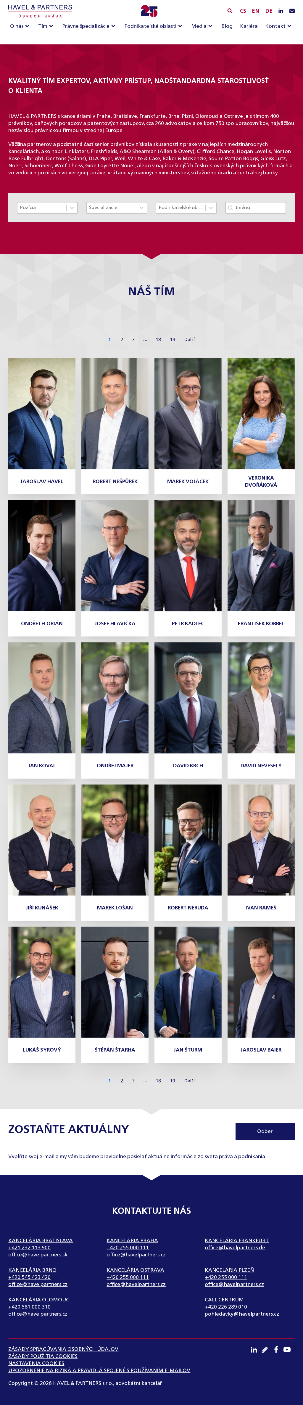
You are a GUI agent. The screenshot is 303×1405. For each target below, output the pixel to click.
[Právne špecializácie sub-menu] (114, 26)
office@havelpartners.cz (136, 1255)
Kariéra (249, 26)
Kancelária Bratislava (40, 1240)
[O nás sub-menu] (28, 26)
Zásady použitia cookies (43, 1356)
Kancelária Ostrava (135, 1270)
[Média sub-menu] (211, 26)
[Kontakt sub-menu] (290, 26)
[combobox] (41, 207)
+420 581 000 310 (29, 1307)
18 (158, 339)
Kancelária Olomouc (38, 1300)
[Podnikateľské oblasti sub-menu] (181, 26)
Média (199, 26)
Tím (42, 26)
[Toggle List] (72, 207)
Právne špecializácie (85, 26)
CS (243, 11)
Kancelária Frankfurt (237, 1240)
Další (189, 339)
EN (255, 11)
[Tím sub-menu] (52, 26)
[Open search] (229, 10)
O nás (16, 26)
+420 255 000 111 (128, 1247)
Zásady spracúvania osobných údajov (63, 1349)
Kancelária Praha (132, 1240)
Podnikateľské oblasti (150, 26)
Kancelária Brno (32, 1270)
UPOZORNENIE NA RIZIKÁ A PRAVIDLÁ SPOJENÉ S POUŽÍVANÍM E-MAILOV (99, 1370)
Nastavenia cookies (36, 1363)
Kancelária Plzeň (229, 1270)
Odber (265, 1131)
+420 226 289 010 (226, 1307)
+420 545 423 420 (29, 1277)
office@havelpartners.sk (37, 1255)
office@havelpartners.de (235, 1247)
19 (172, 339)
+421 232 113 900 (29, 1247)
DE (269, 11)
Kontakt (275, 26)
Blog (227, 26)
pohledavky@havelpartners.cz (242, 1314)
